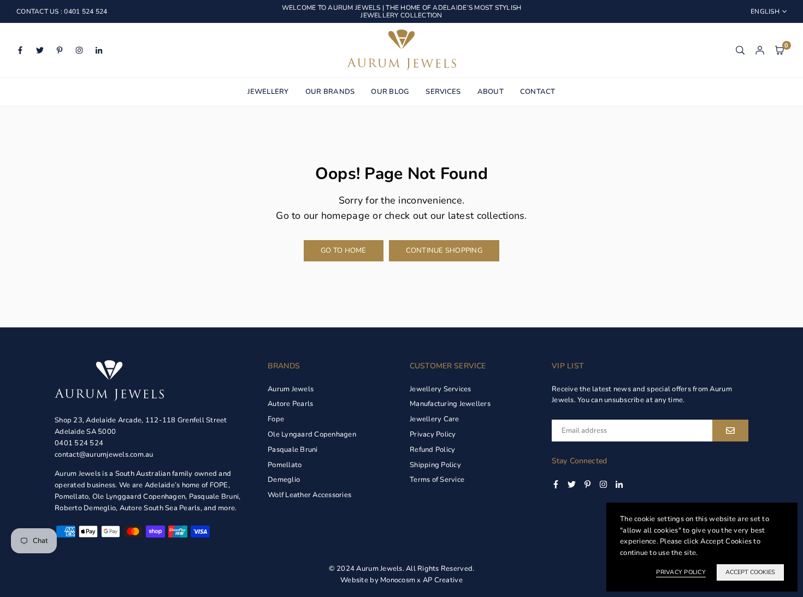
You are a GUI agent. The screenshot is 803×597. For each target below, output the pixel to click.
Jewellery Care (434, 419)
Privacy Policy (433, 434)
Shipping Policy (435, 465)
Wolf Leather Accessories (309, 495)
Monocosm (397, 580)
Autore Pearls (290, 404)
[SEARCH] (740, 50)
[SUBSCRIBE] (730, 430)
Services (443, 92)
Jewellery (267, 92)
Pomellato (285, 465)
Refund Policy (432, 450)
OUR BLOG (390, 92)
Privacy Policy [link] (681, 572)
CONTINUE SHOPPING (444, 250)
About (490, 92)
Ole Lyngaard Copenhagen (312, 434)
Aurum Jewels (291, 389)
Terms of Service (437, 480)
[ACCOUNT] (760, 50)
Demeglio (284, 480)
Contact (538, 92)
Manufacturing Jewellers (450, 404)
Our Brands (330, 92)
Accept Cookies (750, 572)
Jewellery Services (440, 389)
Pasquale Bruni (293, 450)
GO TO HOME (344, 250)
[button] (779, 50)
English (765, 11)
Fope (276, 419)
